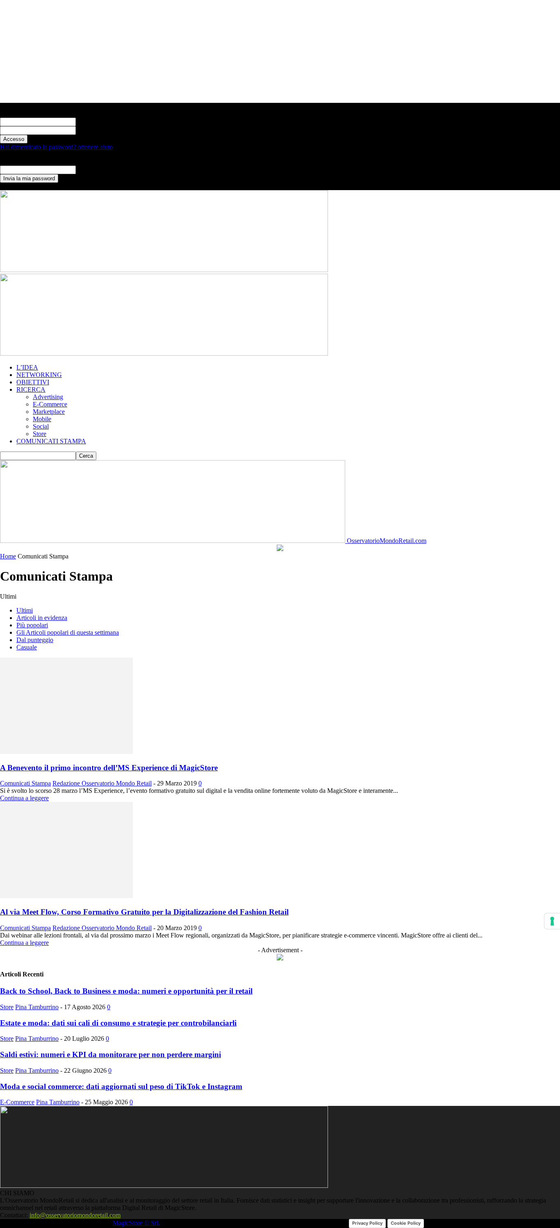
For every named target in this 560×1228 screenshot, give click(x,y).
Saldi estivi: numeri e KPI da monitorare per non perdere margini (110, 1054)
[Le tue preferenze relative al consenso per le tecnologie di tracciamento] (552, 921)
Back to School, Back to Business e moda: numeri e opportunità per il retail (126, 991)
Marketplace (49, 411)
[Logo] (164, 269)
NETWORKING (39, 374)
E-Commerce (50, 404)
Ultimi (24, 610)
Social (41, 426)
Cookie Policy (406, 1223)
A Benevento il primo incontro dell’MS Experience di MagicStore (109, 767)
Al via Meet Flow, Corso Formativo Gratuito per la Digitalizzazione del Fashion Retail (144, 912)
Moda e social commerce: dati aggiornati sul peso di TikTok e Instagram (121, 1086)
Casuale (26, 647)
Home (8, 556)
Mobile (42, 418)
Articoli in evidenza (41, 617)
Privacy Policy (367, 1223)
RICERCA (31, 389)
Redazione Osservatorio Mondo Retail (102, 783)
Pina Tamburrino (37, 1006)
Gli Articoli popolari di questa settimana (67, 632)
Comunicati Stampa (25, 783)
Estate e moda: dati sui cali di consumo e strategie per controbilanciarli (118, 1023)
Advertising (48, 396)
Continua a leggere (24, 797)
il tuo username (95, 121)
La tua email (92, 169)
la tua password (96, 130)
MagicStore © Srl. (136, 1222)
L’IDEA (27, 367)
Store (39, 433)
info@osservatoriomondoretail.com (75, 1215)
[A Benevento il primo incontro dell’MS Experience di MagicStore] (66, 751)
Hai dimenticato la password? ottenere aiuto (56, 146)
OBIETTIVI (32, 382)
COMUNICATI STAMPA (51, 441)
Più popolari (32, 625)
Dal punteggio (34, 639)
